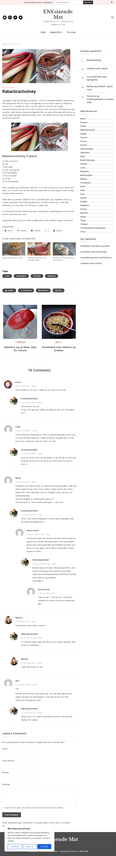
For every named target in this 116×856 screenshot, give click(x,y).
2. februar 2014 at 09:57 (36, 534)
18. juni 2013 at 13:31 (28, 663)
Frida (18, 427)
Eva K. (18, 382)
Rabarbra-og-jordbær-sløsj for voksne (20, 349)
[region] (29, 838)
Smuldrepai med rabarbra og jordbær (59, 349)
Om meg (71, 32)
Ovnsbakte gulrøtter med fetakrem (95, 257)
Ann (17, 681)
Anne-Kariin (33, 530)
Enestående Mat (29, 398)
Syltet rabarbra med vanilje (12, 258)
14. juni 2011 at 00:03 (22, 431)
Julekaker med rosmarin (91, 263)
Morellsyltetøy (94, 60)
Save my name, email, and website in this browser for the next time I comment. (34, 808)
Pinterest (44, 290)
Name (4, 749)
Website (5, 772)
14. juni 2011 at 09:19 (28, 402)
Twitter (10, 290)
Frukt (7, 276)
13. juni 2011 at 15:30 (22, 386)
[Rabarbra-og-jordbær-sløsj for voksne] (20, 322)
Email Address (8, 760)
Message (6, 784)
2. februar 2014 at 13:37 (46, 593)
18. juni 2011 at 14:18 (22, 482)
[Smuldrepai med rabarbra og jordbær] (59, 322)
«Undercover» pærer (97, 68)
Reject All (29, 846)
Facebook (27, 290)
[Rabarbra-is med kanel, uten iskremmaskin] (64, 249)
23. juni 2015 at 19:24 (28, 713)
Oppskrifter (55, 32)
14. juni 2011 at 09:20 (28, 454)
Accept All (44, 846)
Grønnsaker (21, 276)
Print (60, 290)
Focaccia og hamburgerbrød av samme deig (100, 99)
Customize (15, 846)
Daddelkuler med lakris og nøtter (95, 246)
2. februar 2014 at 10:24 (41, 564)
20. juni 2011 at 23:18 (28, 515)
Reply (34, 386)
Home (4, 44)
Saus (4, 87)
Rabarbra (51, 276)
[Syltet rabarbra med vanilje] (13, 249)
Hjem (43, 32)
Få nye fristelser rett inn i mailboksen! (38, 2)
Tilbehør (11, 87)
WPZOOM (84, 851)
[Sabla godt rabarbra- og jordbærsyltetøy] (39, 249)
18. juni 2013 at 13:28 (28, 638)
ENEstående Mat (58, 14)
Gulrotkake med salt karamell (93, 252)
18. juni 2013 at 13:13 (22, 622)
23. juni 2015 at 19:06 (23, 685)
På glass (36, 276)
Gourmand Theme (68, 851)
